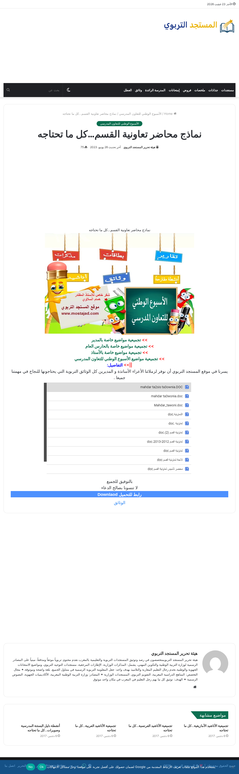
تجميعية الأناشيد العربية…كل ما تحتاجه (95, 727)
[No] (233, 767)
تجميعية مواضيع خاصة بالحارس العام (116, 346)
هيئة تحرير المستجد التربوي (139, 147)
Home (169, 113)
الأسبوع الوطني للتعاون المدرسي (140, 113)
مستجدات (227, 90)
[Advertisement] (80, 45)
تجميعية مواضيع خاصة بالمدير (116, 339)
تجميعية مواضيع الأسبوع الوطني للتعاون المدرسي (116, 358)
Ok (42, 767)
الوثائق (119, 502)
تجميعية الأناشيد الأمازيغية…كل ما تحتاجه (206, 727)
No (30, 767)
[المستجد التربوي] (199, 26)
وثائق (138, 90)
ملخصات (199, 90)
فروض (187, 90)
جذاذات (213, 90)
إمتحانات (174, 90)
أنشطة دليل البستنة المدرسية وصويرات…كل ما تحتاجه (40, 727)
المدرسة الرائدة (155, 90)
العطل (128, 90)
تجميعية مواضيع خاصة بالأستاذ (116, 352)
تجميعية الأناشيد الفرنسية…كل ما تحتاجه (150, 727)
